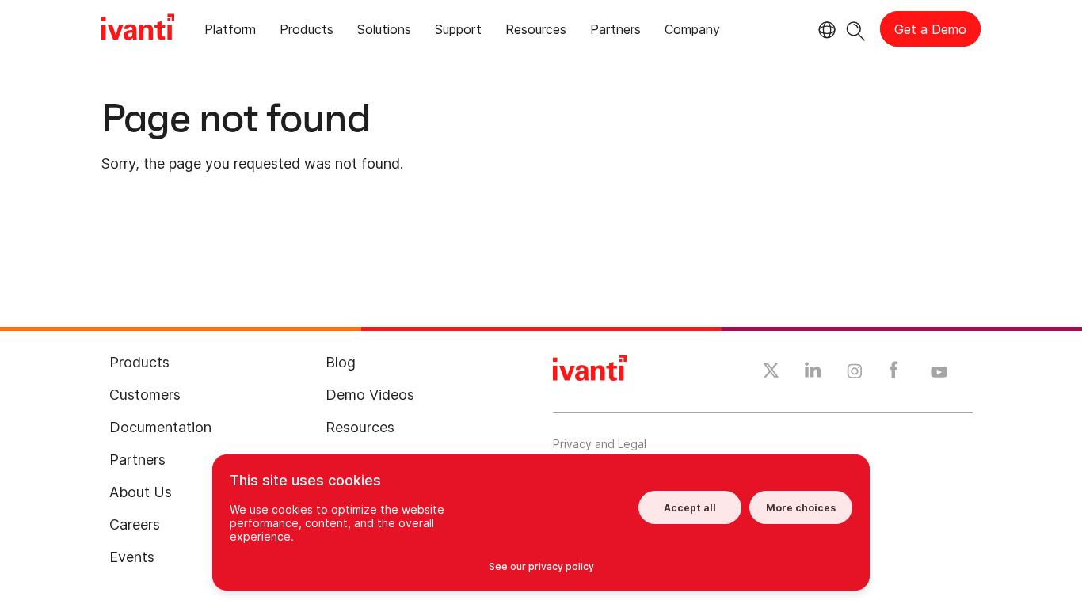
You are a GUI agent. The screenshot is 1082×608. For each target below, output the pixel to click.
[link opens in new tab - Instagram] (855, 374)
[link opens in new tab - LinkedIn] (813, 374)
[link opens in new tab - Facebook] (894, 374)
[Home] (137, 29)
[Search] (856, 29)
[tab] (230, 32)
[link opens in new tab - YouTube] (939, 373)
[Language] (824, 30)
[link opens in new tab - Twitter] (771, 373)
